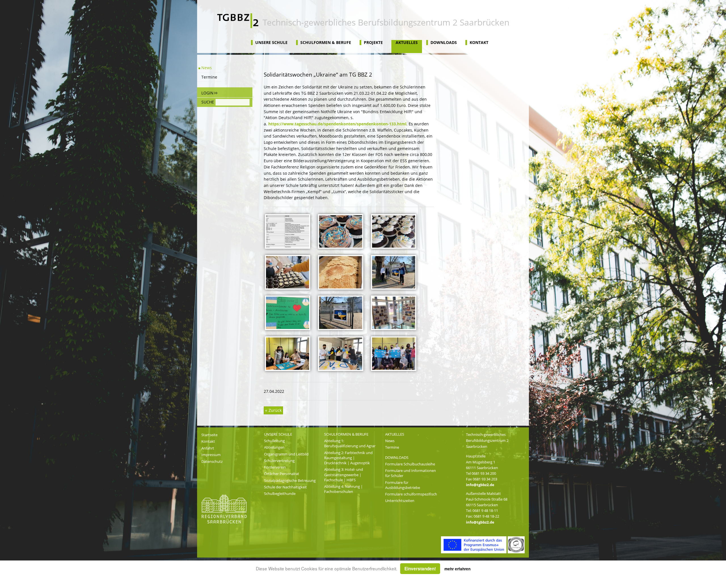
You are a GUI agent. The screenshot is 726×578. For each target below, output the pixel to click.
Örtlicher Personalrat (281, 473)
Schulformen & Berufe (325, 42)
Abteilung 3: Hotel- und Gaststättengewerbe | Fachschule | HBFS (343, 474)
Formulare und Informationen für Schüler (410, 473)
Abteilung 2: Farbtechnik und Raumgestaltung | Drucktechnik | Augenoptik (348, 457)
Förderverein (275, 467)
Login (207, 93)
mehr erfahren (457, 568)
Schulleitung (274, 440)
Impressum (211, 454)
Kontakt (479, 42)
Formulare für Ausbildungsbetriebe (402, 485)
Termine (209, 77)
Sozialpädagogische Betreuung (290, 480)
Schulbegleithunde (280, 493)
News (206, 67)
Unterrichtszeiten (399, 500)
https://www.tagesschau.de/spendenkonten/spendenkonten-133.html (337, 123)
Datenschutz (212, 461)
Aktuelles (407, 42)
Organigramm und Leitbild (286, 454)
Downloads (443, 42)
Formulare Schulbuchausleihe (410, 464)
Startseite (209, 434)
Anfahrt (207, 448)
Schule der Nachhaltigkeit (285, 487)
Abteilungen (274, 447)
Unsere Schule (271, 42)
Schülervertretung (279, 460)
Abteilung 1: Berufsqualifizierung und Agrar (349, 443)
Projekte (373, 42)
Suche (207, 102)
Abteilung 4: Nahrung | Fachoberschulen (343, 489)
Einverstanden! (420, 569)
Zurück (274, 410)
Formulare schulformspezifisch (411, 494)
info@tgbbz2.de (480, 484)
